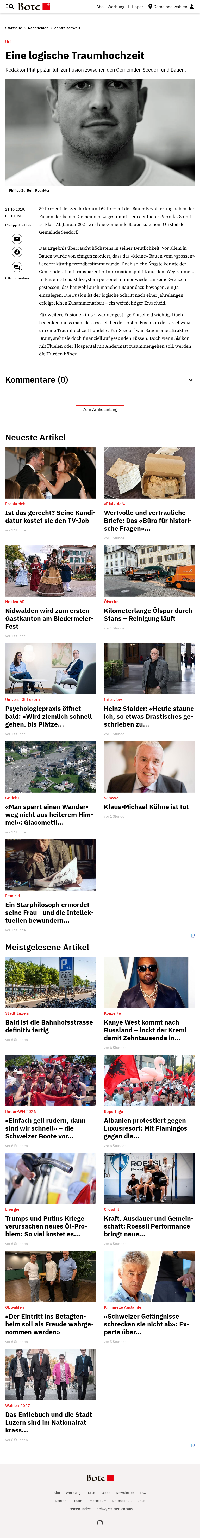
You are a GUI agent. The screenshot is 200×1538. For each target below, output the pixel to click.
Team (78, 1501)
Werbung (116, 6)
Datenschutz (122, 1501)
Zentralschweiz (67, 28)
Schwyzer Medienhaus (115, 1509)
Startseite (13, 28)
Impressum (97, 1501)
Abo (100, 6)
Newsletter (125, 1492)
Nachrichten (38, 28)
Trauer (91, 1492)
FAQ (143, 1492)
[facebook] (24, 254)
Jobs (106, 1492)
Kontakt (61, 1501)
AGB (141, 1501)
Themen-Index (79, 1509)
